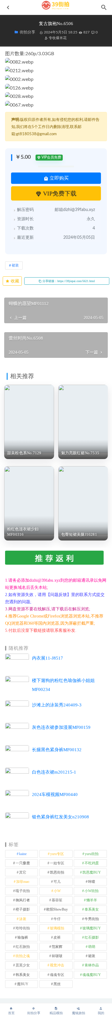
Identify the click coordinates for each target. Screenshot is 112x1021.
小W (57, 891)
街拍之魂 (23, 956)
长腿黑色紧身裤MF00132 (57, 749)
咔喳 (91, 882)
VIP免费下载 (59, 193)
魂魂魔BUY (91, 975)
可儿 (57, 882)
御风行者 (23, 900)
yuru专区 (57, 854)
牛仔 (57, 919)
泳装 (22, 919)
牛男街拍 (92, 919)
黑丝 (57, 984)
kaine (23, 854)
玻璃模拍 (57, 928)
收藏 (14, 281)
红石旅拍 (23, 947)
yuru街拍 (92, 854)
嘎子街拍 (23, 891)
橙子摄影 (23, 909)
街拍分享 (33, 1013)
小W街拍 (92, 891)
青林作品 (92, 965)
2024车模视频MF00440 (55, 794)
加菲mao (22, 882)
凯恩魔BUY (91, 872)
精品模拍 (56, 1013)
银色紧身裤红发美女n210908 (60, 816)
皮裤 (57, 937)
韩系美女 (23, 975)
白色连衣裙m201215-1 (54, 772)
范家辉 (57, 947)
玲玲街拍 (23, 928)
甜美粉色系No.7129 (24, 453)
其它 (22, 872)
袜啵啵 (57, 956)
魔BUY (22, 984)
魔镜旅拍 (78, 1013)
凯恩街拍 (57, 872)
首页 (11, 1013)
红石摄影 (92, 937)
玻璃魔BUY (91, 928)
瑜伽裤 (22, 937)
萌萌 (91, 947)
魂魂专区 (57, 975)
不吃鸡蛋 (92, 863)
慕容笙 (57, 900)
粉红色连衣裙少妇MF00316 (23, 532)
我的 (101, 1013)
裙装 (15, 265)
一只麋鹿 (23, 863)
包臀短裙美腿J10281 (79, 534)
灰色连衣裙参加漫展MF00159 (61, 727)
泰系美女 (92, 909)
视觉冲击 (57, 965)
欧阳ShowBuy (57, 909)
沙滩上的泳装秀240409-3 (57, 705)
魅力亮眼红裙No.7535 (80, 453)
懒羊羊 (91, 900)
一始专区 (57, 863)
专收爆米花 (57, 38)
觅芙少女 (23, 965)
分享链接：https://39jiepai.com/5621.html (68, 281)
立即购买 (58, 178)
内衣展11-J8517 (47, 658)
